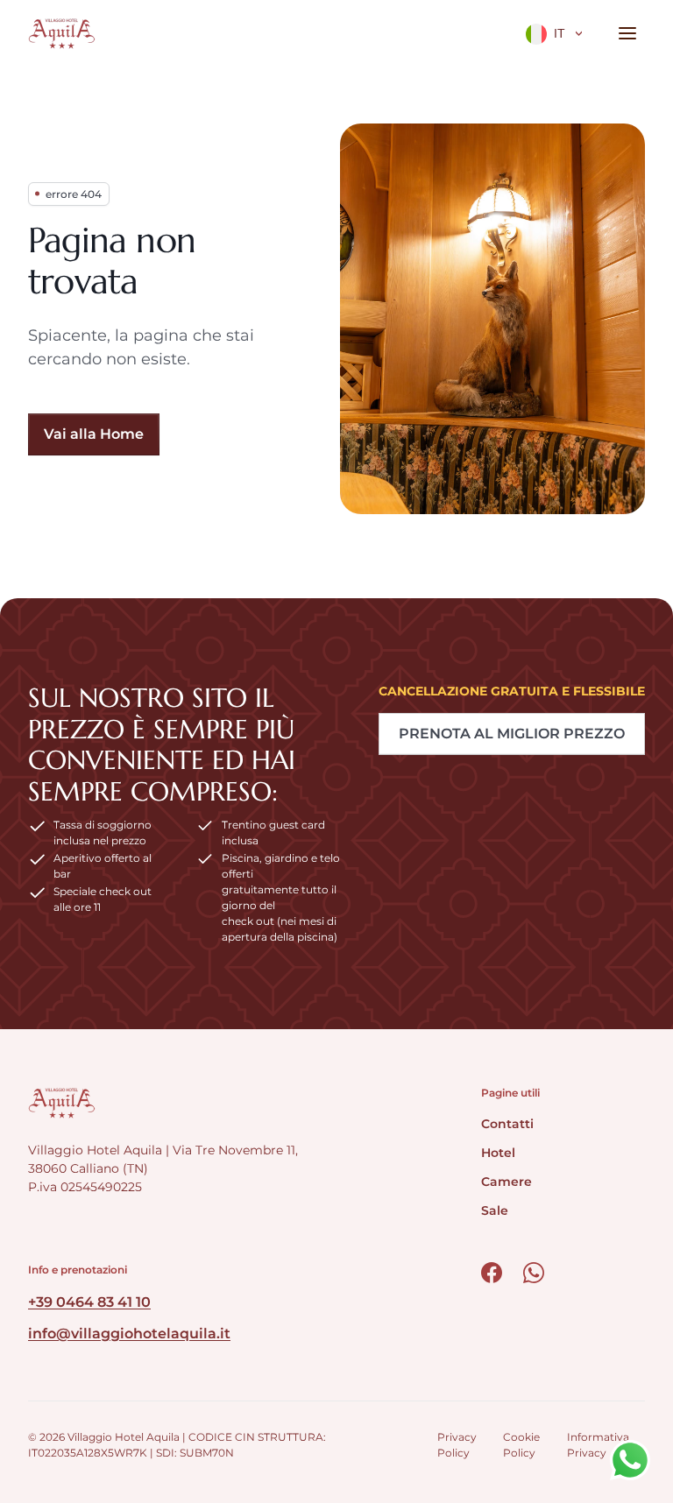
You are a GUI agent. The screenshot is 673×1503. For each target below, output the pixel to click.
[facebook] (491, 1272)
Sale (494, 1210)
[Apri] (627, 33)
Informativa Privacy (598, 1444)
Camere (506, 1181)
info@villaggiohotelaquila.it (129, 1333)
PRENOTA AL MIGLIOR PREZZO (512, 733)
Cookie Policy (521, 1444)
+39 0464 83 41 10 (89, 1302)
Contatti (507, 1124)
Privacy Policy (457, 1444)
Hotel (498, 1153)
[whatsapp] (533, 1272)
